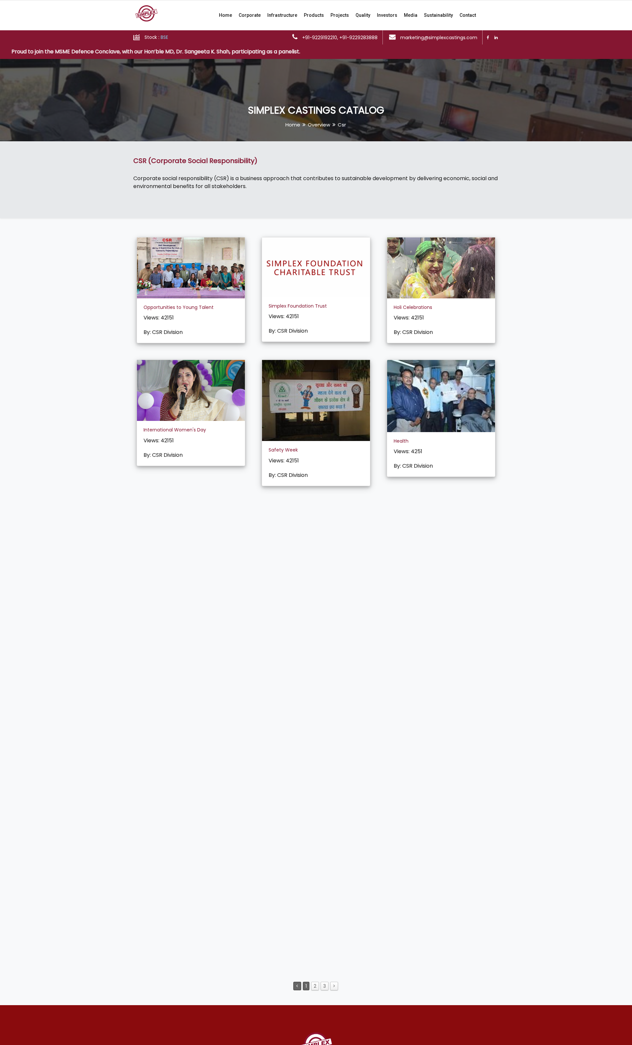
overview (319, 124)
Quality (363, 15)
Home (225, 15)
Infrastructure (282, 15)
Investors (387, 15)
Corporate (250, 15)
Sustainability (438, 15)
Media (410, 15)
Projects (339, 15)
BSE (164, 37)
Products (314, 15)
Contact (468, 15)
